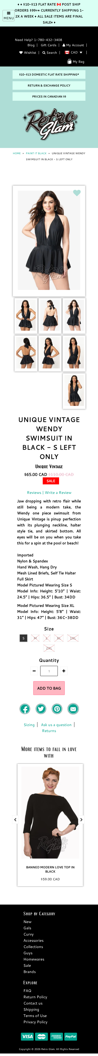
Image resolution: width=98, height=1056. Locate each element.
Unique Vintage (49, 466)
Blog (30, 45)
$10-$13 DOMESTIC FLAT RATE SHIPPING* (49, 74)
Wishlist (30, 52)
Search (51, 52)
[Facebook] (25, 713)
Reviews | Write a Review (49, 492)
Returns (49, 730)
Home (17, 153)
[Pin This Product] (57, 713)
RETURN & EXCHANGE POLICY (49, 85)
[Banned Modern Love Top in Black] (49, 813)
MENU (9, 18)
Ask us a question (56, 724)
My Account (74, 45)
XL (59, 638)
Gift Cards (48, 45)
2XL (49, 648)
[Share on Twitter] (41, 713)
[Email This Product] (73, 713)
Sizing (29, 724)
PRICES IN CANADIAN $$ (49, 96)
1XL (73, 638)
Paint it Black (36, 153)
